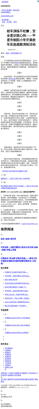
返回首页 (4, 2)
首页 (3, 22)
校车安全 (12, 79)
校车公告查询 (6, 10)
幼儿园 (9, 22)
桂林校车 (8, 361)
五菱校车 (8, 356)
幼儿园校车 (20, 171)
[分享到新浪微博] (4, 47)
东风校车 (8, 359)
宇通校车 (8, 354)
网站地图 (24, 379)
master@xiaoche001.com (30, 224)
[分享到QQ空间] (4, 40)
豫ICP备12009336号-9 (21, 387)
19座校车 (8, 350)
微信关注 (10, 13)
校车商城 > (5, 20)
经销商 (16, 373)
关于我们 (4, 379)
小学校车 (8, 363)
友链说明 (17, 379)
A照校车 (8, 365)
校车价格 (12, 171)
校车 (16, 63)
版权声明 (11, 379)
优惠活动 (4, 373)
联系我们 (31, 379)
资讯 (15, 22)
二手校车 (11, 373)
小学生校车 (32, 373)
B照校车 (8, 352)
